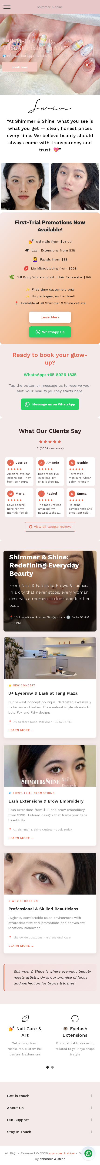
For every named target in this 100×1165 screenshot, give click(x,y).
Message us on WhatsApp (53, 404)
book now (20, 67)
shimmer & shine (50, 7)
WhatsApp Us (53, 332)
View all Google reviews (52, 526)
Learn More (50, 317)
